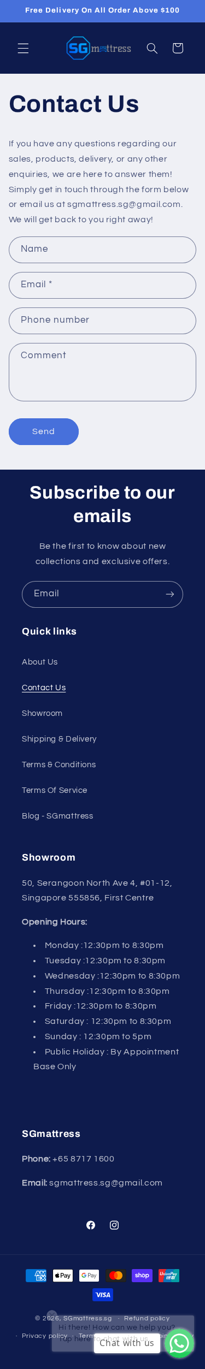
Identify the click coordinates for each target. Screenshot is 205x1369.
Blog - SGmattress (57, 816)
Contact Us (44, 688)
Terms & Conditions (59, 765)
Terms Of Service (54, 790)
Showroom (42, 713)
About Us (40, 662)
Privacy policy (45, 1336)
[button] (23, 48)
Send (43, 431)
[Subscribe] (170, 594)
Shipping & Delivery (59, 739)
